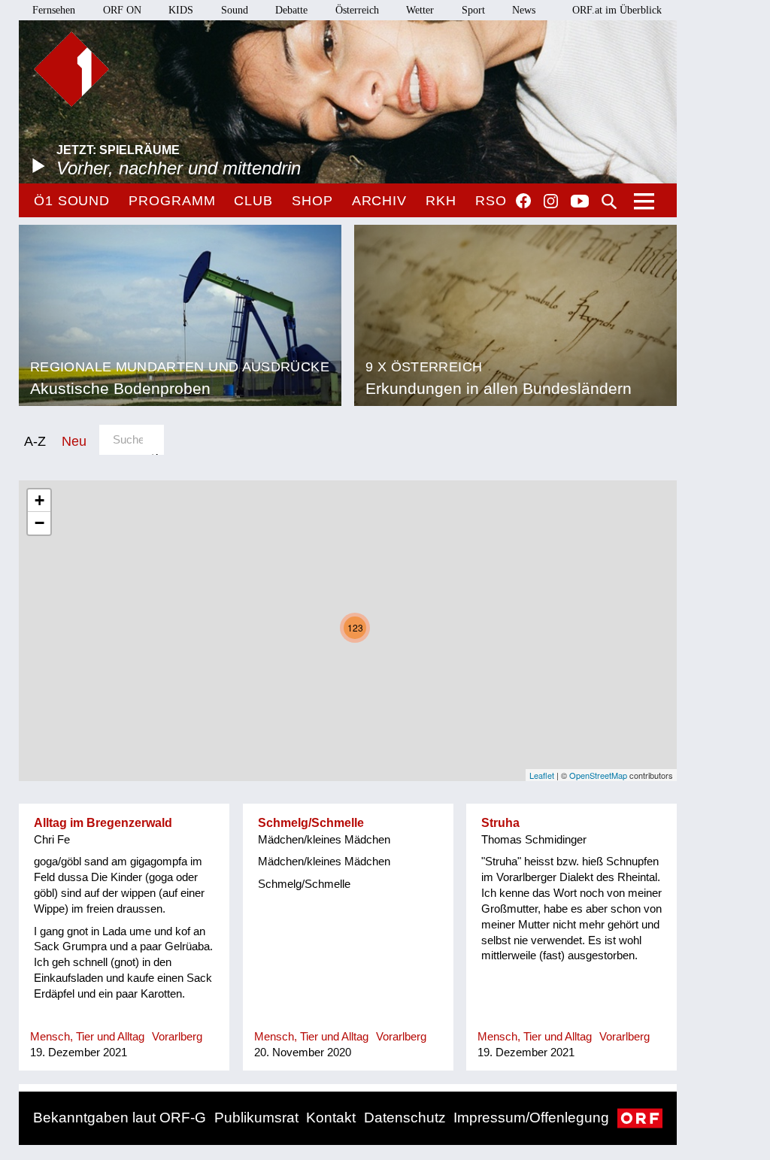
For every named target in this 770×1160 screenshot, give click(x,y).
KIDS (180, 10)
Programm (172, 200)
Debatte (291, 10)
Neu (74, 441)
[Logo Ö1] (71, 69)
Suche (609, 201)
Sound (234, 10)
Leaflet (541, 775)
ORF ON (122, 10)
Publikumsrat (256, 1117)
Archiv (379, 200)
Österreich (357, 10)
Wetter (420, 10)
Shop (312, 200)
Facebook (523, 200)
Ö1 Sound (72, 200)
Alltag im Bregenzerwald (103, 822)
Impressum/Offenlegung (531, 1117)
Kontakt (331, 1117)
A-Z (35, 441)
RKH (441, 200)
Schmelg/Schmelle (311, 822)
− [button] (39, 522)
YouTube (580, 202)
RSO (491, 200)
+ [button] (39, 500)
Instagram (551, 201)
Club (253, 200)
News (523, 10)
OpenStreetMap (598, 775)
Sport (473, 10)
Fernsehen (53, 10)
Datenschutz (405, 1117)
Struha (500, 822)
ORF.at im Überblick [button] (617, 10)
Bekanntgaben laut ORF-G (119, 1117)
